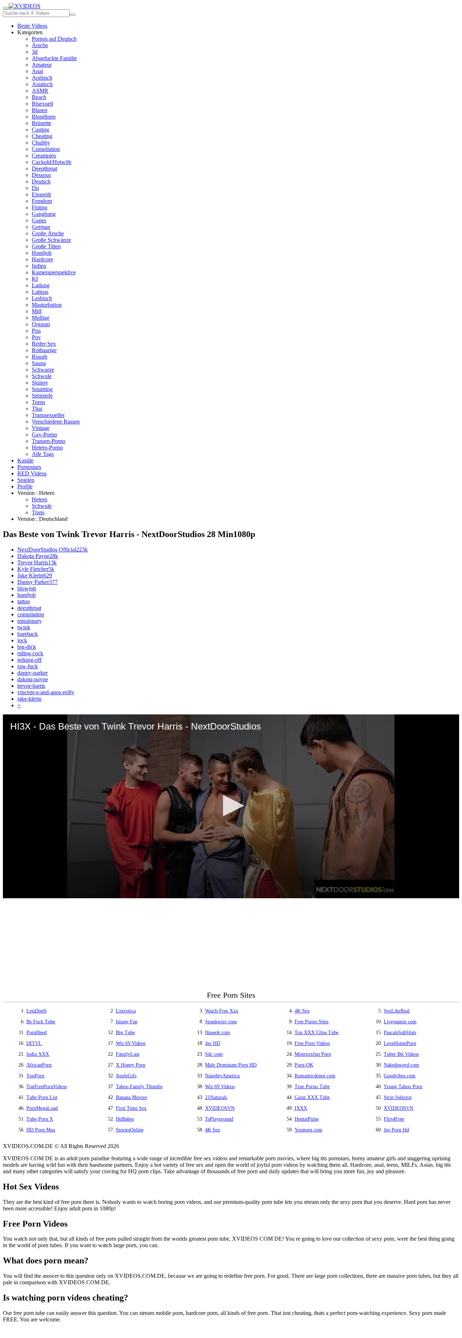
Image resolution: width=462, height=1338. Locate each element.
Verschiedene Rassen (56, 421)
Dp (35, 188)
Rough (39, 357)
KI (35, 279)
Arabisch (42, 78)
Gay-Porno (44, 434)
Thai (37, 409)
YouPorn (35, 1075)
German (41, 227)
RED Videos (32, 473)
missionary (29, 621)
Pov (36, 337)
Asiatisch (42, 84)
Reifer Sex (44, 344)
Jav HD (212, 1043)
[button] (231, 805)
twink (23, 627)
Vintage (40, 428)
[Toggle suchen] (6, 8)
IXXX (301, 1108)
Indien (39, 266)
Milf (37, 311)
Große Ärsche (48, 233)
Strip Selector (398, 1097)
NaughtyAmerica (222, 1075)
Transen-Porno (48, 441)
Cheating (42, 136)
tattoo (23, 601)
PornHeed (36, 1032)
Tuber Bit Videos (401, 1054)
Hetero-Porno (47, 447)
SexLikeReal (397, 1011)
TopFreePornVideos (46, 1086)
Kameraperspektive (54, 272)
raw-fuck (27, 666)
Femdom (42, 201)
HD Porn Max (40, 1130)
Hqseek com (217, 1032)
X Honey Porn (130, 1065)
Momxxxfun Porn (313, 1054)
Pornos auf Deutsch (54, 39)
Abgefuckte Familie (54, 58)
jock (22, 640)
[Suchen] (72, 15)
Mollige (40, 318)
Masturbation (47, 305)
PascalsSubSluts (400, 1032)
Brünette (41, 123)
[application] (231, 806)
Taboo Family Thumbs (139, 1086)
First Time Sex (131, 1108)
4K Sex (302, 1011)
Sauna (39, 363)
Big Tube (125, 1032)
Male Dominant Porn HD (231, 1065)
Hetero (39, 499)
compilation (30, 614)
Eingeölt (41, 194)
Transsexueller (48, 415)
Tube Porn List (41, 1097)
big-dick (26, 647)
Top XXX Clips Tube (317, 1032)
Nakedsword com (401, 1065)
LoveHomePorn (400, 1043)
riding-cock (30, 653)
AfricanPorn (39, 1065)
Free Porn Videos (312, 1043)
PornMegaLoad (42, 1108)
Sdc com (214, 1054)
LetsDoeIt (36, 1011)
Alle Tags (43, 454)
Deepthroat (44, 168)
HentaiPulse (307, 1119)
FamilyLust (127, 1054)
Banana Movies (131, 1097)
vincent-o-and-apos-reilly (45, 692)
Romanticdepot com (315, 1075)
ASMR (40, 91)
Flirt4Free (394, 1119)
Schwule (42, 376)
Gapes (39, 220)
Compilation (46, 149)
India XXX (37, 1054)
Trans (38, 512)
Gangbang (44, 214)
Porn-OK (304, 1065)
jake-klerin (29, 699)
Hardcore (42, 259)
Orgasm (41, 324)
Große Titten (46, 246)
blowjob (26, 588)
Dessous (41, 175)
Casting (40, 130)
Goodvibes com (399, 1075)
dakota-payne (32, 679)
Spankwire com (221, 1021)
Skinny (40, 383)
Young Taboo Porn (403, 1086)
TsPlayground (219, 1119)
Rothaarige (44, 350)
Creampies (44, 155)
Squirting (42, 389)
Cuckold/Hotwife (51, 162)
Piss (36, 331)
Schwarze (43, 370)
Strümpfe (42, 396)
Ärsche (40, 45)
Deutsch (41, 181)
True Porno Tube (312, 1086)
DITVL (34, 1043)
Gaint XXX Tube (312, 1097)
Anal (37, 71)
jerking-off (29, 660)
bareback (27, 634)
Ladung (40, 285)
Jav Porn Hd (396, 1130)
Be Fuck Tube (40, 1021)
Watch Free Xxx (221, 1011)
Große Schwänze (51, 240)
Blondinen (44, 117)
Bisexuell (42, 104)
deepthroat (29, 608)
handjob (26, 595)
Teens (38, 402)
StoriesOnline (130, 1130)
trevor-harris (31, 686)
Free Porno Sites (311, 1021)
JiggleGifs (126, 1075)
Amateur (42, 65)
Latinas (40, 292)
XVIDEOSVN (220, 1108)
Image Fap (127, 1021)
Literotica (126, 1011)
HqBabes (125, 1119)
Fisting (39, 207)
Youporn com (308, 1130)
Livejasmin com (400, 1021)
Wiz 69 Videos (130, 1043)
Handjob (42, 253)
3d (35, 52)
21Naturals (216, 1097)
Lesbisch (42, 298)
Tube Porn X (39, 1119)
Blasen (39, 110)
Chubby (41, 142)
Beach (39, 97)
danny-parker (32, 673)
